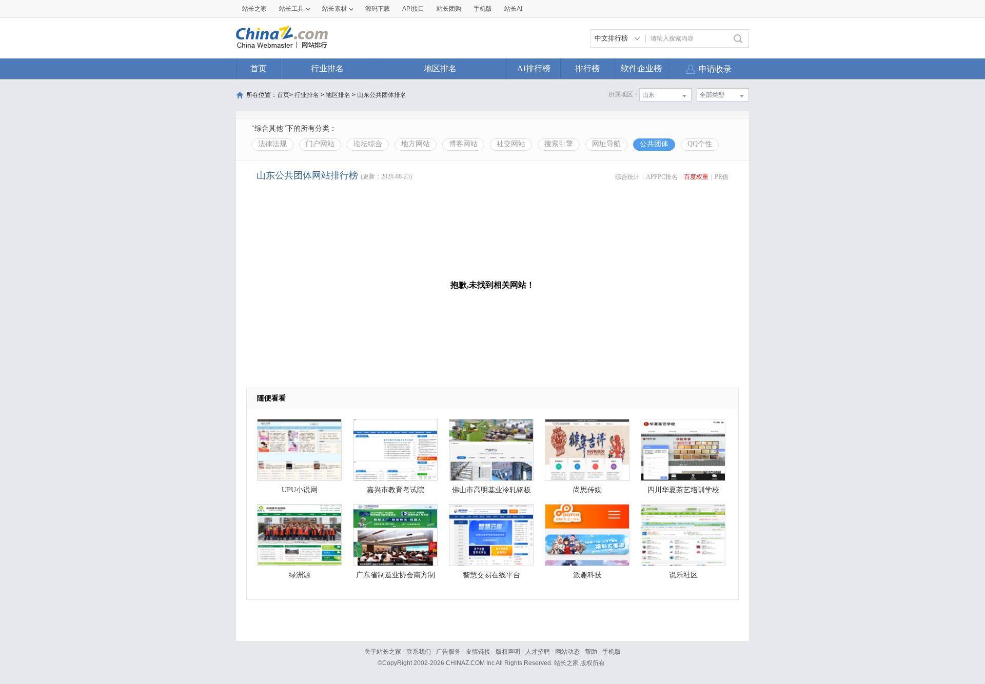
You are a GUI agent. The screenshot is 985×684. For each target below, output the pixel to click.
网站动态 (567, 651)
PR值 (721, 176)
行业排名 (327, 68)
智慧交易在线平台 (491, 575)
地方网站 (415, 144)
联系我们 (418, 651)
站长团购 (449, 8)
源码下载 (377, 8)
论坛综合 (367, 144)
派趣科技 (587, 575)
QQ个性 (699, 144)
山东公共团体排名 (381, 94)
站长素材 (334, 8)
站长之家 (254, 8)
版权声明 (508, 651)
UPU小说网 (300, 490)
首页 (258, 68)
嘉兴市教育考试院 (395, 490)
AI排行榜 (533, 68)
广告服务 (448, 651)
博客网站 (463, 144)
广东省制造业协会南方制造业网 (395, 577)
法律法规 (272, 144)
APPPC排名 (662, 176)
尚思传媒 (587, 490)
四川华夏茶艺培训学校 (683, 490)
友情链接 (478, 651)
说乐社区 (683, 575)
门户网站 (320, 144)
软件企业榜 (641, 68)
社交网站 (511, 144)
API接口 (413, 8)
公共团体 (654, 144)
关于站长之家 (382, 651)
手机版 (611, 651)
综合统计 (627, 176)
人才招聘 (537, 651)
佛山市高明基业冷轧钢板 (491, 490)
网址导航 (606, 144)
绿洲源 (299, 575)
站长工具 (291, 8)
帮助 (591, 651)
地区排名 (440, 68)
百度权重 (696, 176)
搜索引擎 (558, 144)
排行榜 (587, 68)
